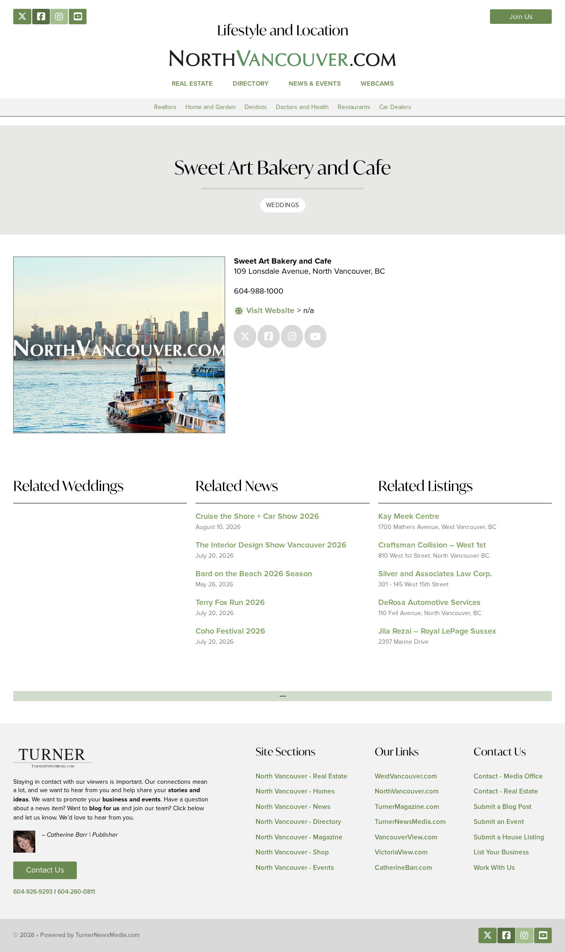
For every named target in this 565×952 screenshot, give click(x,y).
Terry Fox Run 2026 (230, 603)
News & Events (315, 83)
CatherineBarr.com (403, 868)
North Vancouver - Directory (298, 822)
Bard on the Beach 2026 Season (254, 574)
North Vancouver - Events (295, 868)
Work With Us (494, 868)
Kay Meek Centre (408, 516)
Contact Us (45, 870)
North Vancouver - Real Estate (301, 776)
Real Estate (192, 83)
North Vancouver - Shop (292, 852)
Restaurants (354, 107)
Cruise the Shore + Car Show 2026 (257, 516)
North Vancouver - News (293, 807)
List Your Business (501, 852)
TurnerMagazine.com (407, 807)
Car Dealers (395, 107)
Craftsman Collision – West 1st (432, 545)
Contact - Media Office (508, 776)
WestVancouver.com (406, 776)
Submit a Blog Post (502, 807)
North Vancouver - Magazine (299, 837)
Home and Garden (210, 107)
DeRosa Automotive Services (429, 603)
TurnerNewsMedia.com (410, 822)
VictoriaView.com (401, 852)
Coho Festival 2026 (230, 631)
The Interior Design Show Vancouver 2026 (271, 545)
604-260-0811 (76, 892)
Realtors (165, 107)
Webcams (377, 83)
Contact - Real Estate (506, 791)
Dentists (256, 107)
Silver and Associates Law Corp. (435, 574)
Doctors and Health (302, 107)
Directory (251, 83)
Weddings (282, 205)
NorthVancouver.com (407, 791)
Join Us (521, 16)
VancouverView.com (406, 837)
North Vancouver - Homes (295, 791)
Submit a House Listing (509, 837)
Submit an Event (499, 822)
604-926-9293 (33, 892)
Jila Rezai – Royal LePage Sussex (437, 631)
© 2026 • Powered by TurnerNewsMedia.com (76, 935)
